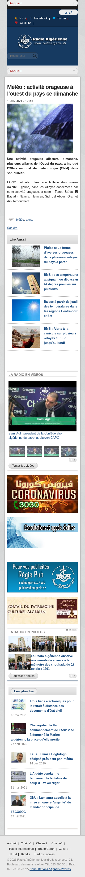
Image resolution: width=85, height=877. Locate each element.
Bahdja (25, 854)
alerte (29, 219)
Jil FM (13, 854)
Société (12, 228)
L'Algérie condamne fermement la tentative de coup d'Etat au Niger (48, 778)
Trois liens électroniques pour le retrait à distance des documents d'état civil (52, 705)
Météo (20, 219)
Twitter (61, 18)
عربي (68, 12)
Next (74, 460)
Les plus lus (24, 691)
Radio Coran (46, 849)
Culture (63, 849)
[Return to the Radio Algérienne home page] (42, 35)
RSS (22, 18)
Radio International (21, 849)
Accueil (12, 843)
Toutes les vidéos (23, 465)
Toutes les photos (23, 676)
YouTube (25, 23)
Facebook (41, 18)
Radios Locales (44, 854)
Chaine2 (41, 843)
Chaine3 (57, 843)
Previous (70, 460)
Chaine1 (26, 843)
